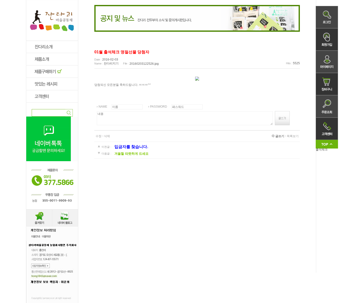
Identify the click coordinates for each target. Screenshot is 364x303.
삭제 (107, 136)
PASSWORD (158, 106)
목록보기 (293, 136)
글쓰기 (279, 136)
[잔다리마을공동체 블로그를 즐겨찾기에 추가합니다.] (39, 211)
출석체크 (322, 149)
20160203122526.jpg (144, 63)
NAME (103, 106)
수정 (99, 136)
